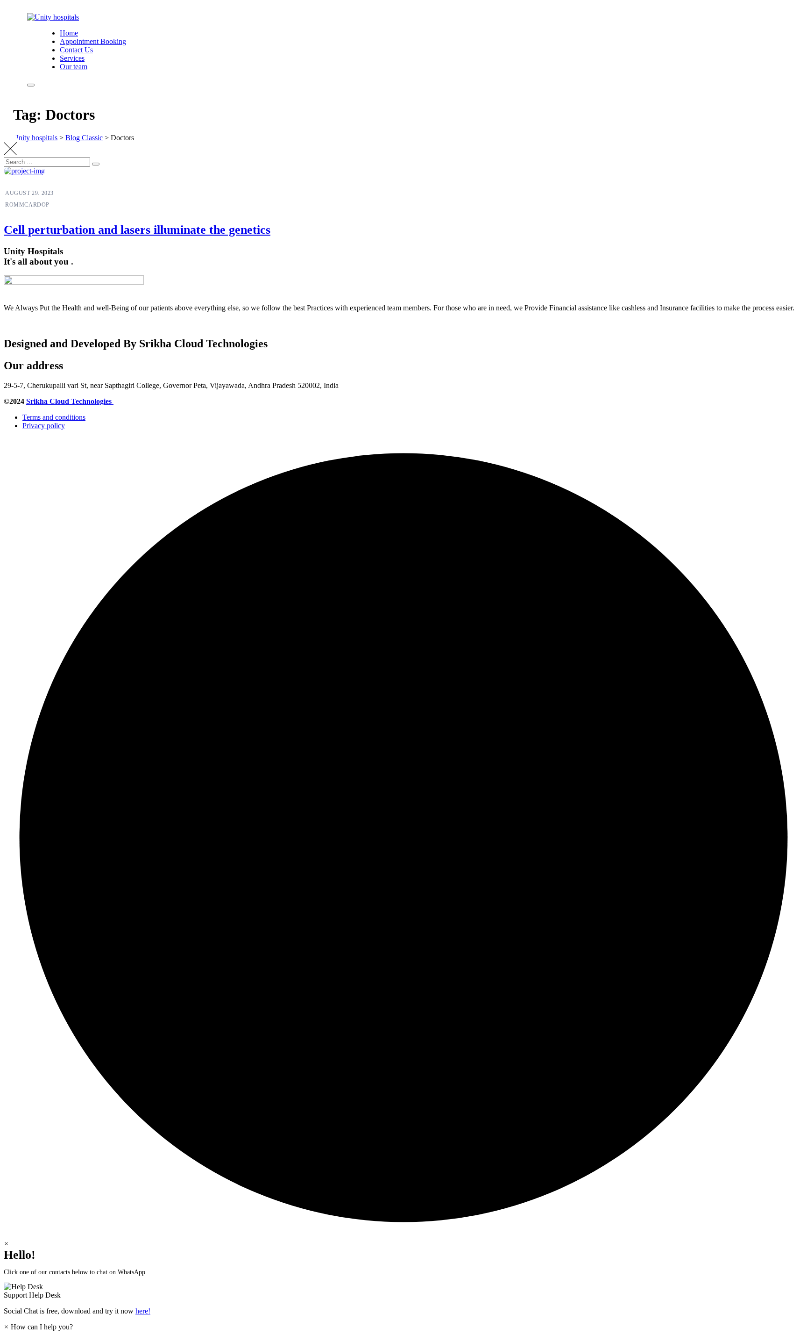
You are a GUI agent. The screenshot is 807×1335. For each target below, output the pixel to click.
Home (69, 33)
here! (142, 1311)
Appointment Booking (93, 41)
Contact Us (76, 50)
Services (72, 58)
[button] (403, 1291)
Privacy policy (43, 426)
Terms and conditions (53, 417)
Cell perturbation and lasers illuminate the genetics (137, 230)
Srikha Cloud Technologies (69, 401)
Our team (73, 67)
